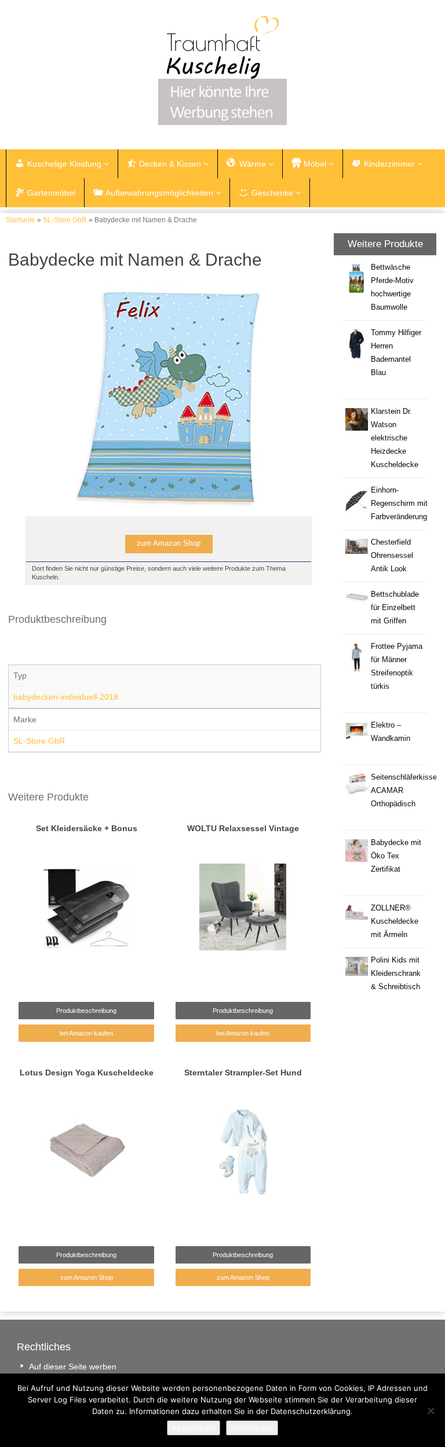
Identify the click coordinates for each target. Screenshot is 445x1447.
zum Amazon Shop (86, 1277)
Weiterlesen (252, 1428)
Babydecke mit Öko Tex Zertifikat (396, 856)
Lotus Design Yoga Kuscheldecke (87, 1072)
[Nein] (430, 1410)
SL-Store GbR (65, 220)
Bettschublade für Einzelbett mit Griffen (395, 607)
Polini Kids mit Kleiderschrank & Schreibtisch (396, 973)
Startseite (20, 220)
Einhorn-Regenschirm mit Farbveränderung (399, 503)
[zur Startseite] (222, 47)
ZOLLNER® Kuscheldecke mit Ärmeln (394, 921)
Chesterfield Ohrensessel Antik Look (392, 555)
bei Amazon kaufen (86, 1033)
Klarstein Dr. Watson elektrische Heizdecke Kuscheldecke (394, 438)
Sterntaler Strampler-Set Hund (243, 1072)
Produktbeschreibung (86, 1010)
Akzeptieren (194, 1428)
